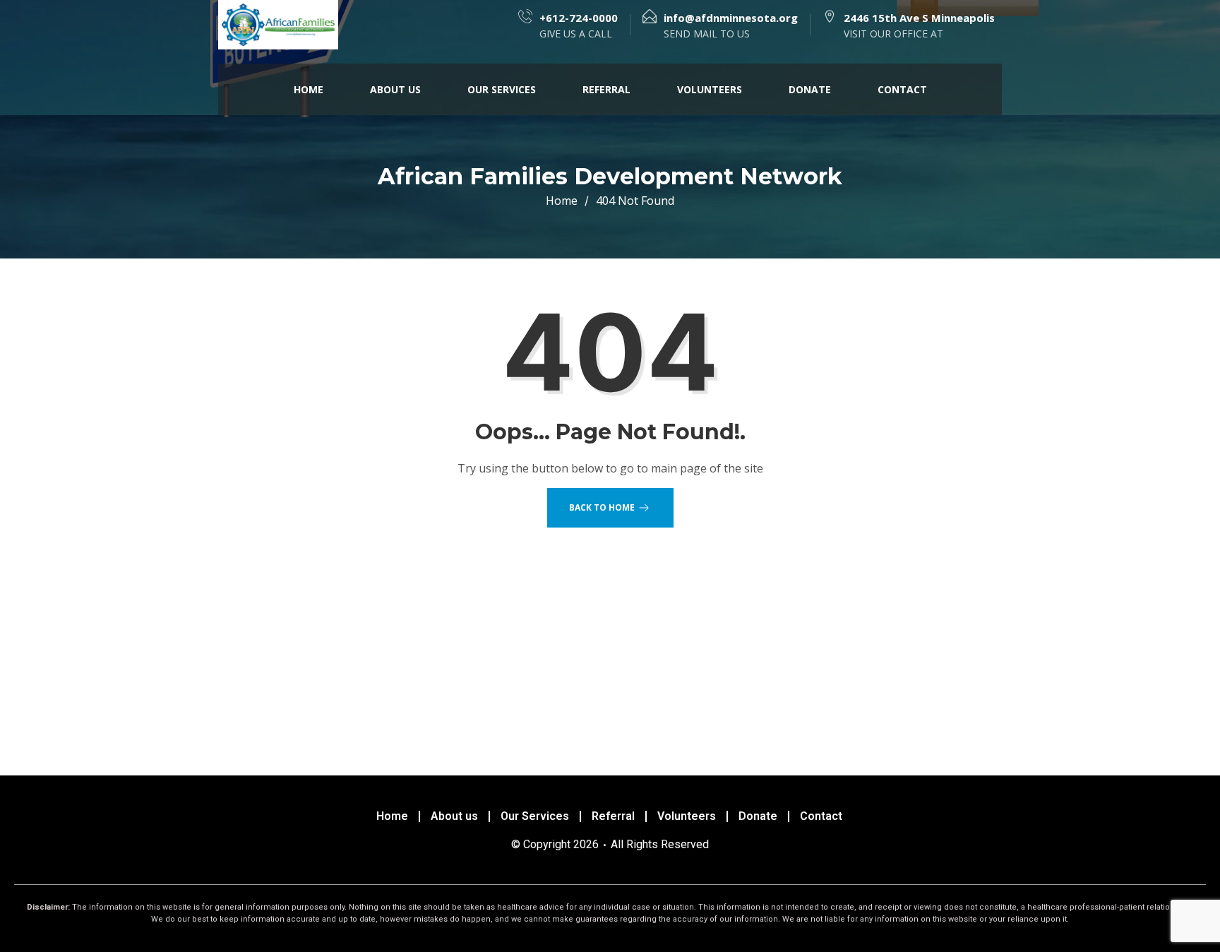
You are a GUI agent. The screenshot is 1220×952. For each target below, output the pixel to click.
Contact (902, 89)
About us (395, 89)
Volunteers (709, 89)
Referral (606, 89)
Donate (810, 89)
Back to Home (602, 507)
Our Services (501, 89)
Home (308, 89)
